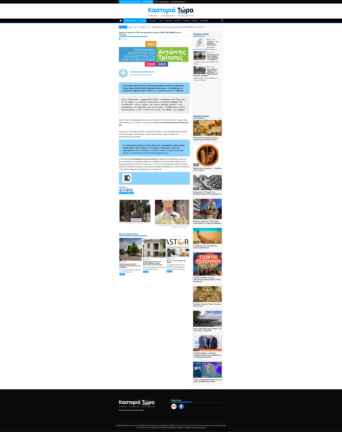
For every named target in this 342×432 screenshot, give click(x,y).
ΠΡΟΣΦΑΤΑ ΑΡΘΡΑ (201, 34)
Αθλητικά (168, 21)
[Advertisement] (207, 99)
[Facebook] (120, 190)
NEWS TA (179, 91)
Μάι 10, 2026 (211, 39)
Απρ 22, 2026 (147, 259)
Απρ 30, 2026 (211, 67)
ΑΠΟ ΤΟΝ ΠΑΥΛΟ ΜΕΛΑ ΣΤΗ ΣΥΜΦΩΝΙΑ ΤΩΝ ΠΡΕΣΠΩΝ (135, 223)
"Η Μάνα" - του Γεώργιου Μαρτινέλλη (167, 1)
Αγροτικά (177, 21)
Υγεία (160, 21)
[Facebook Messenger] (131, 190)
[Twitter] (124, 190)
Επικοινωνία (204, 21)
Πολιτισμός (152, 21)
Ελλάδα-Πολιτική (130, 21)
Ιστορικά (186, 21)
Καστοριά (142, 21)
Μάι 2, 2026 (124, 261)
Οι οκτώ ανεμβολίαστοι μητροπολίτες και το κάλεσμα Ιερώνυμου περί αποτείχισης (173, 226)
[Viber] (127, 190)
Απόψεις (194, 21)
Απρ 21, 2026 (171, 258)
